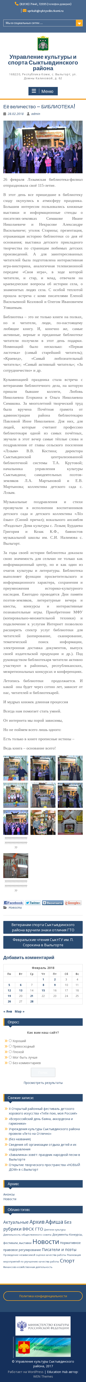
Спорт (67, 1260)
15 (43, 990)
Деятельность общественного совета (27, 1234)
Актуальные (16, 1222)
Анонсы (9, 1194)
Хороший (19, 1041)
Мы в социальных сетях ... (24, 23)
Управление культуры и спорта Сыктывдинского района (43, 62)
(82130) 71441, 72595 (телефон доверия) (45, 4)
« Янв (7, 1011)
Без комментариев (27, 1063)
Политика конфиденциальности (43, 1296)
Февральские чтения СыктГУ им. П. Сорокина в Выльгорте (43, 942)
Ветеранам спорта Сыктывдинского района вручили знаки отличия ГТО (43, 927)
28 (31, 1001)
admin (35, 114)
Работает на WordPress (25, 1372)
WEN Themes (43, 1376)
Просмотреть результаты (43, 1083)
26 (9, 1001)
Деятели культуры (55, 1229)
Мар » (19, 1011)
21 (31, 996)
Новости (15, 907)
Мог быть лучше (25, 1057)
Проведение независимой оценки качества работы (34, 1255)
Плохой (18, 1052)
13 (20, 990)
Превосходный (24, 1046)
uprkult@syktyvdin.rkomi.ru (46, 11)
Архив (37, 1221)
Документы (60, 1234)
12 (9, 990)
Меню (47, 91)
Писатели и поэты (59, 1249)
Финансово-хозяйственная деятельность (27, 1267)
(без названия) (20, 1139)
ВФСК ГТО (32, 1229)
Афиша (54, 1221)
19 (9, 996)
